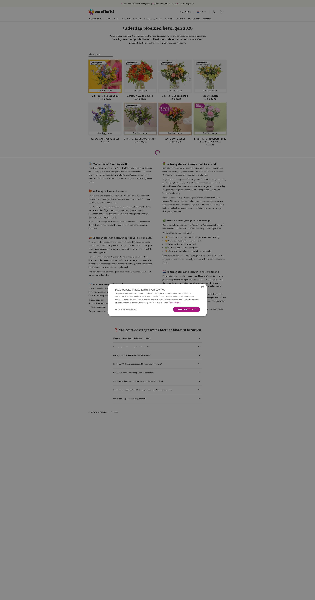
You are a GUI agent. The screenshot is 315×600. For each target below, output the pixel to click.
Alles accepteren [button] (186, 309)
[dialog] (157, 300)
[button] (126, 309)
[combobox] (202, 287)
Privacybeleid (174, 302)
